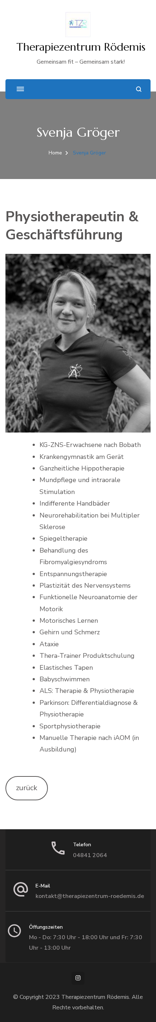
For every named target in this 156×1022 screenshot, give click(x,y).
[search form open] (139, 89)
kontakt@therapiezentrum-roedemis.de (90, 896)
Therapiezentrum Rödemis (80, 47)
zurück (26, 788)
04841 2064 (90, 855)
